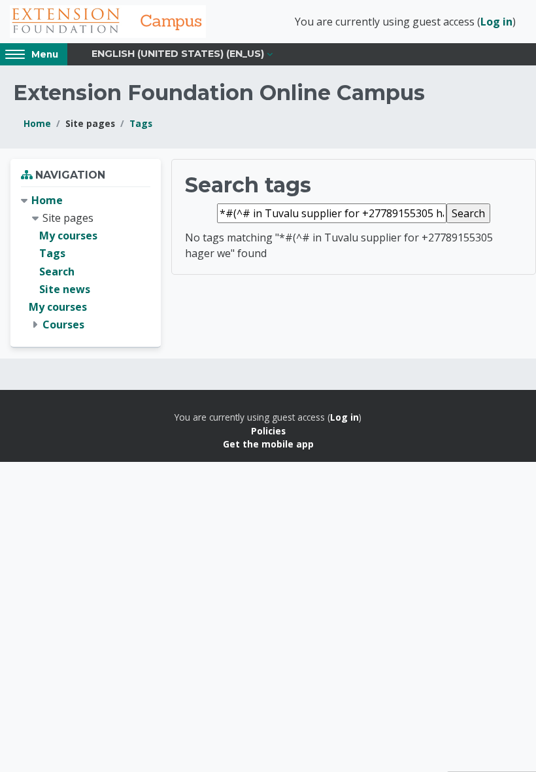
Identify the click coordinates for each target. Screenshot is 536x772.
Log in (496, 21)
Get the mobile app (268, 444)
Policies (268, 431)
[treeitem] (85, 263)
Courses (63, 324)
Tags (140, 123)
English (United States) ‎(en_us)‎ (178, 54)
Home (37, 123)
